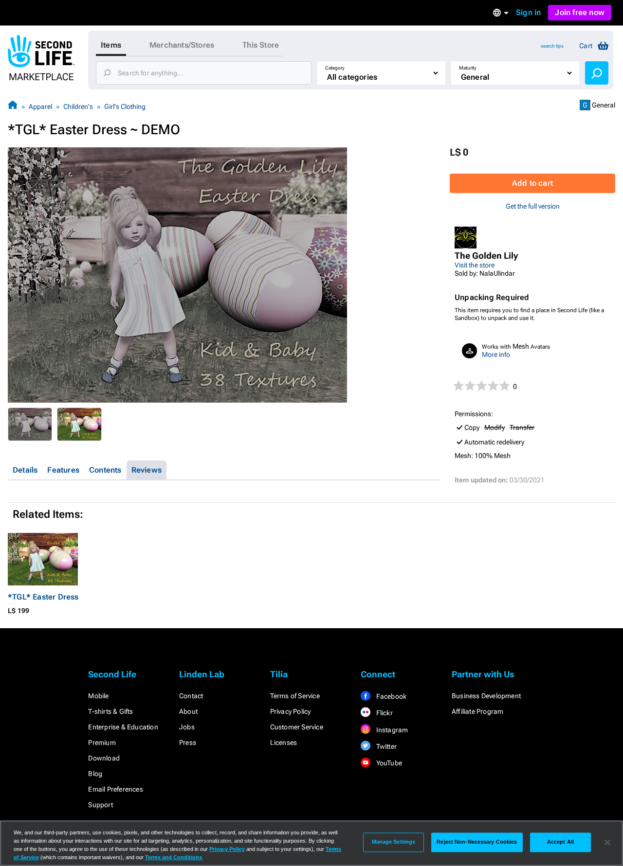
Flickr (383, 713)
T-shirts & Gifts (110, 711)
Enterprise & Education (123, 727)
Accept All (560, 842)
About (188, 711)
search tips (552, 46)
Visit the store (475, 265)
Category (335, 68)
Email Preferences (115, 789)
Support (100, 805)
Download (104, 758)
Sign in (528, 12)
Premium (101, 742)
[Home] (13, 106)
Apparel (40, 106)
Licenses (283, 742)
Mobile (98, 696)
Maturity (467, 68)
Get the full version (533, 206)
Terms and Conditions (173, 857)
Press (187, 742)
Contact (191, 696)
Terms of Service (295, 696)
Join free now (580, 12)
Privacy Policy (290, 711)
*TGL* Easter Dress (43, 596)
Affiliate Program (477, 711)
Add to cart (532, 183)
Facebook (390, 696)
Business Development (486, 696)
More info (496, 354)
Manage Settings (394, 842)
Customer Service (296, 727)
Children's (78, 106)
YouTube (388, 763)
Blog (95, 774)
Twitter (385, 746)
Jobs (187, 727)
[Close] (607, 842)
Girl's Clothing (125, 106)
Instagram (391, 730)
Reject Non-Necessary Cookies (477, 842)
